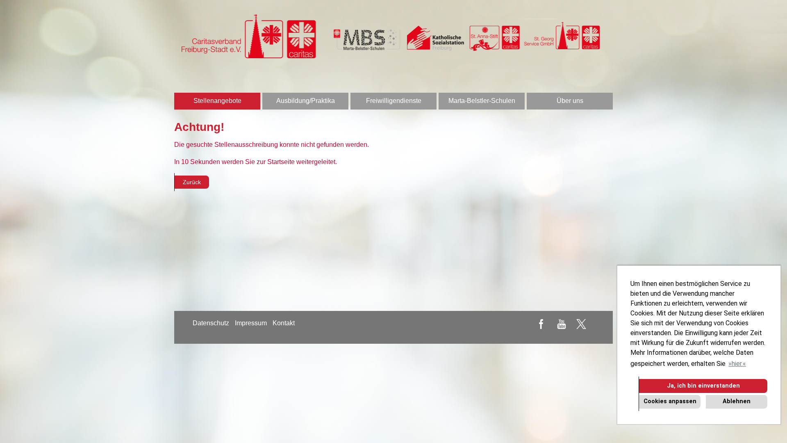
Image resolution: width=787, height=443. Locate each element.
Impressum (251, 323)
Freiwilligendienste (393, 100)
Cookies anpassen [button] (670, 401)
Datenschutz (211, 323)
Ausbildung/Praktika (305, 100)
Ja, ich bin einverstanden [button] (703, 385)
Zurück (192, 182)
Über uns (570, 100)
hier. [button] (737, 364)
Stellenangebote (217, 100)
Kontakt (284, 323)
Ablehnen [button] (737, 401)
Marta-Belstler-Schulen (481, 100)
